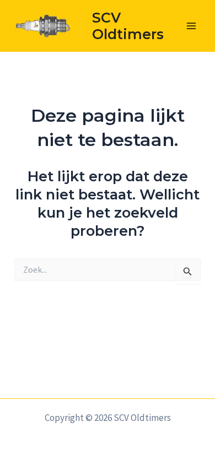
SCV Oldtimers (128, 25)
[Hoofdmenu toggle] (192, 26)
